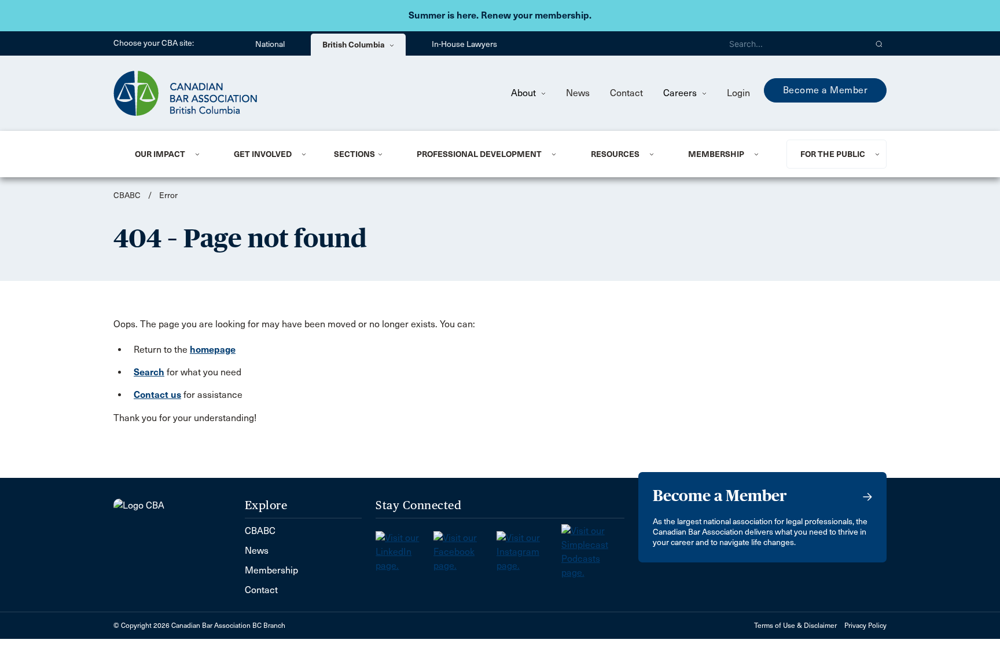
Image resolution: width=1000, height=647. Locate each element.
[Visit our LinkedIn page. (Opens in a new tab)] (404, 548)
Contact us (157, 394)
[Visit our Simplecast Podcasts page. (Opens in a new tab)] (592, 548)
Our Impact (160, 154)
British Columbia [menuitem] (354, 44)
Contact (626, 92)
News (578, 92)
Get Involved (263, 154)
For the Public (832, 154)
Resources (615, 154)
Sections (354, 154)
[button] (879, 43)
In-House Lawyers (464, 44)
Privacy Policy (865, 626)
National (270, 44)
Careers (681, 92)
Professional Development (479, 154)
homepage (213, 349)
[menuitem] (170, 154)
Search (149, 372)
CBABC (127, 195)
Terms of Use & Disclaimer (795, 626)
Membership (716, 154)
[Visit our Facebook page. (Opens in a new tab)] (465, 548)
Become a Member (825, 90)
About (524, 92)
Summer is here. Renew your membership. (500, 15)
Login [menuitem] (738, 92)
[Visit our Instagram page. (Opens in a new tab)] (529, 548)
